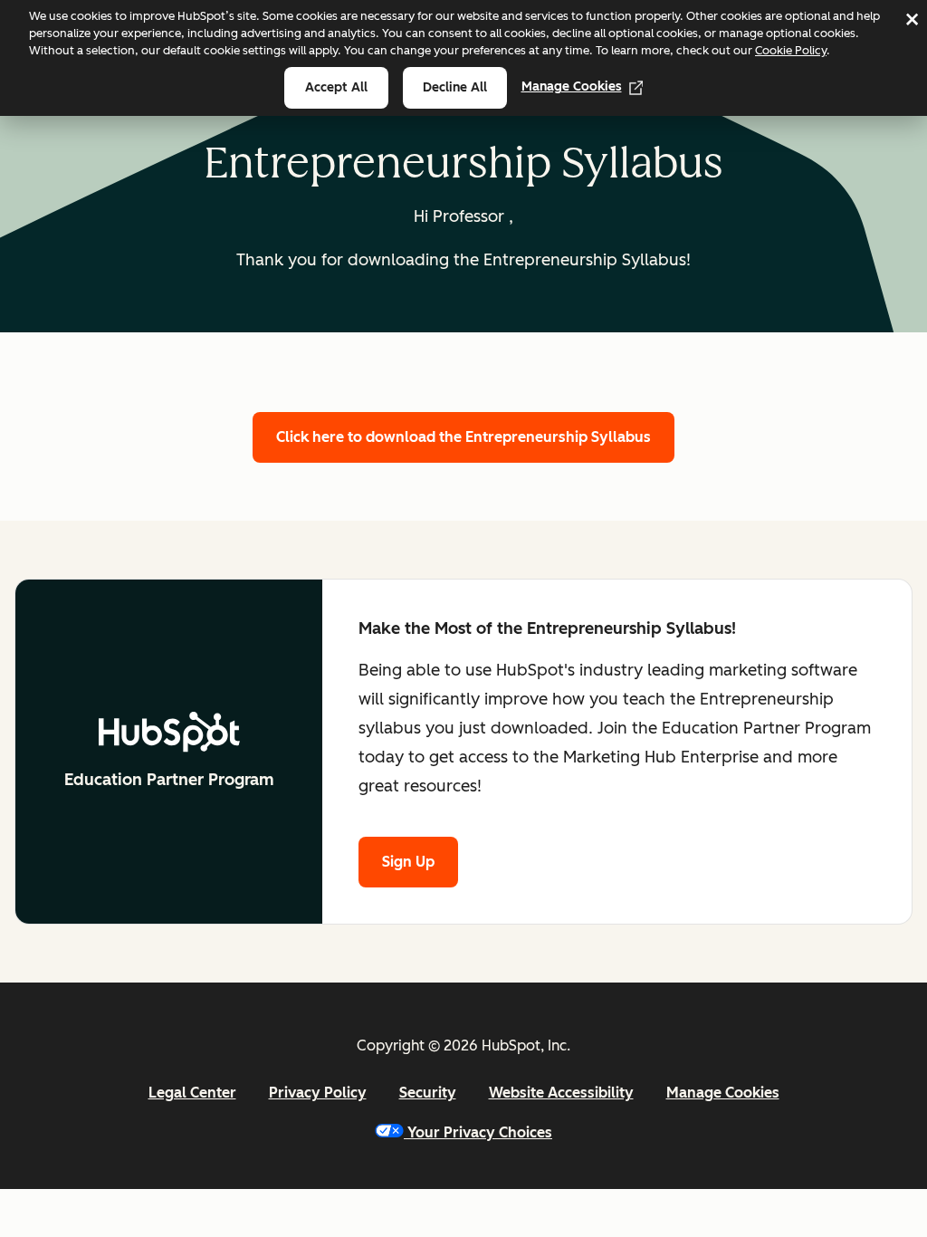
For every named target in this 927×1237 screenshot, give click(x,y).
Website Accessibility (561, 1092)
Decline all (455, 87)
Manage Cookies (571, 86)
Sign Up (408, 861)
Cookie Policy (791, 50)
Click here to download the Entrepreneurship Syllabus (463, 437)
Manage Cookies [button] (722, 1092)
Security (427, 1092)
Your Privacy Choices (479, 1132)
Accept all (336, 87)
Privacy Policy (318, 1092)
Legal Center (192, 1092)
